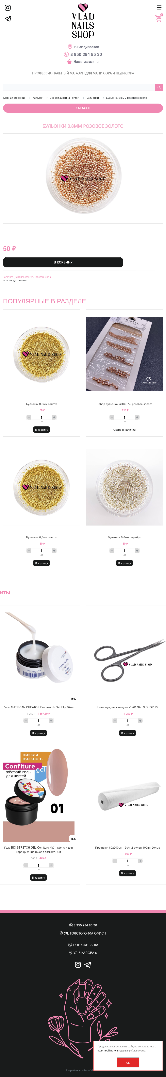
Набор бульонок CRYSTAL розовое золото (124, 404)
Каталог (83, 108)
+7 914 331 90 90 (85, 944)
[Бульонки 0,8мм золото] (41, 354)
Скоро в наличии (124, 429)
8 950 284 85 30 (85, 925)
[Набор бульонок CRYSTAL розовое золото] (124, 354)
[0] (158, 18)
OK (128, 1062)
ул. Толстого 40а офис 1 (84, 933)
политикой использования (113, 1050)
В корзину (63, 262)
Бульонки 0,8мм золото (41, 404)
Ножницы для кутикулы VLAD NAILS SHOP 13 (127, 707)
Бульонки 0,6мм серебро (124, 537)
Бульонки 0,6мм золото (41, 537)
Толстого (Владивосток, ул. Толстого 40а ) (27, 276)
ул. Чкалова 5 (85, 952)
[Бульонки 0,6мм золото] (41, 487)
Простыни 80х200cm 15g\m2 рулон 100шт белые (127, 847)
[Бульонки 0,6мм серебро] (124, 487)
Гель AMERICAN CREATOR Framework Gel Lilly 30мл (38, 707)
